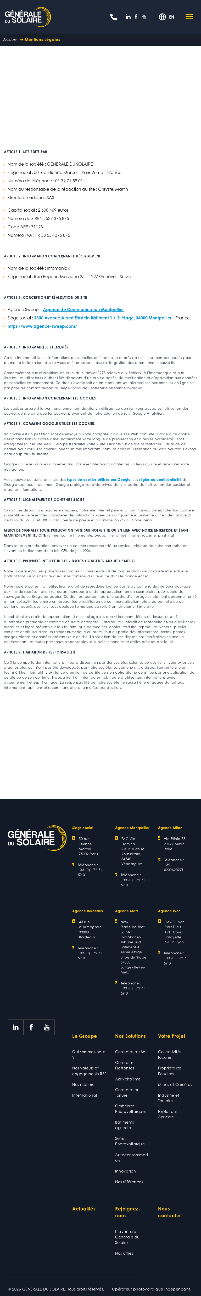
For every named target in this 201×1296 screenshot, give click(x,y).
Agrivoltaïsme (128, 1079)
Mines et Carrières (175, 1084)
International (84, 1095)
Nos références (129, 1182)
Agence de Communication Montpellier (83, 309)
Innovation (125, 1171)
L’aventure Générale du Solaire (127, 1237)
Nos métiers (83, 1084)
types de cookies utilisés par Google (98, 479)
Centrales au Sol (130, 1052)
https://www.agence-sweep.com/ (42, 326)
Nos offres (124, 1253)
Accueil (11, 39)
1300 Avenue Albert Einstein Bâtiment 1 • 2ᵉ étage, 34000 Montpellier (102, 317)
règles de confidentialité (160, 479)
